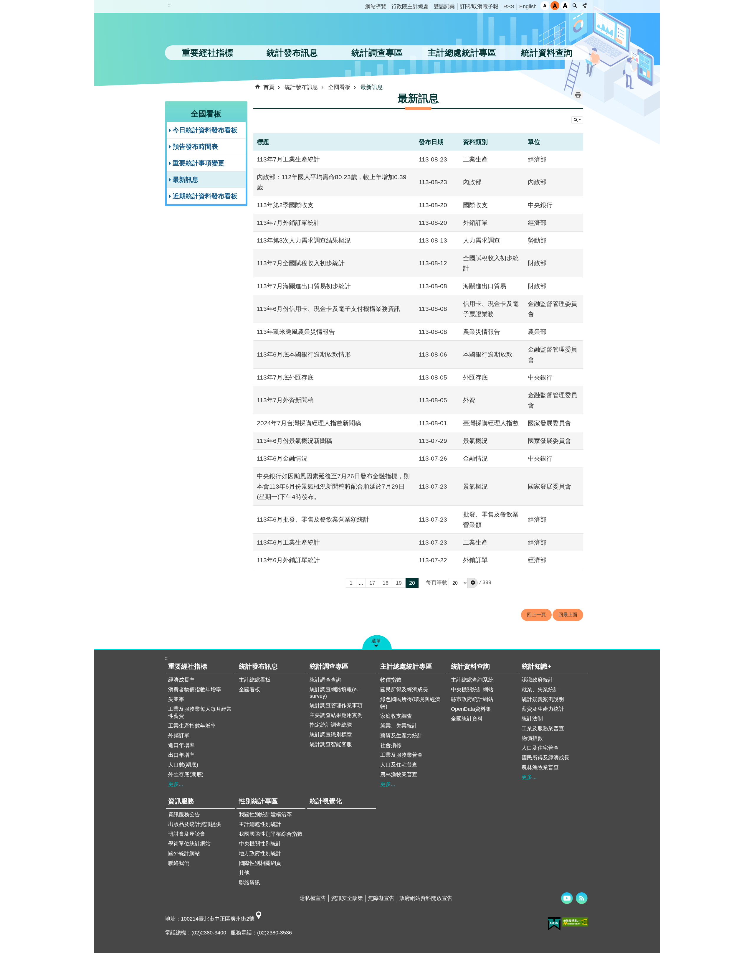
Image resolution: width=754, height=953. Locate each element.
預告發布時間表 (195, 146)
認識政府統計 (537, 680)
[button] (472, 583)
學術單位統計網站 (189, 844)
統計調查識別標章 (331, 735)
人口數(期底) (183, 765)
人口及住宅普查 (398, 765)
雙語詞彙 (444, 6)
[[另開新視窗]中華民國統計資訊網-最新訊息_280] (258, 919)
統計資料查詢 (470, 666)
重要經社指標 (187, 666)
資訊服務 (181, 801)
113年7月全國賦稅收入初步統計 (301, 263)
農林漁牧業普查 (398, 774)
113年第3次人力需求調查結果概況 (304, 240)
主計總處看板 (255, 680)
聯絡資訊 (249, 883)
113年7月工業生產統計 (288, 159)
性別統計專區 (258, 801)
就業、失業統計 (398, 726)
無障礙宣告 (381, 898)
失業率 (176, 699)
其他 (244, 873)
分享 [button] (584, 5)
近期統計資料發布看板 (205, 196)
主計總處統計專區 (406, 666)
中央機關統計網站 (472, 690)
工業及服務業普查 (401, 755)
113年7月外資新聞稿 (285, 400)
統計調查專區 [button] (377, 52)
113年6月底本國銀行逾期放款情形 (304, 354)
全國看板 (339, 87)
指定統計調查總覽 (331, 725)
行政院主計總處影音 (567, 898)
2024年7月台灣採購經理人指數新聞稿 (309, 423)
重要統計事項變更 (198, 163)
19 (399, 583)
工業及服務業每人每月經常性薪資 (200, 712)
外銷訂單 (178, 735)
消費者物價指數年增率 (194, 690)
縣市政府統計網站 (472, 699)
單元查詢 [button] (577, 119)
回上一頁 (536, 614)
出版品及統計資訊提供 (194, 824)
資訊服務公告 (184, 814)
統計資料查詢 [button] (546, 52)
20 (412, 583)
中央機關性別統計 (260, 844)
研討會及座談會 (186, 834)
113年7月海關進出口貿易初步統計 (304, 286)
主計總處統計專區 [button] (462, 52)
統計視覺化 (326, 801)
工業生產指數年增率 (192, 726)
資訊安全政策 (347, 898)
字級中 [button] (554, 5)
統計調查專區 (329, 666)
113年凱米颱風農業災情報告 (296, 331)
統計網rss (582, 898)
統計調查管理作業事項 (336, 705)
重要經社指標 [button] (207, 52)
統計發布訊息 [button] (292, 52)
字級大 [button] (564, 5)
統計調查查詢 (325, 680)
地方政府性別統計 (260, 853)
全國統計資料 (467, 719)
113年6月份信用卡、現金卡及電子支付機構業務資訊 (328, 308)
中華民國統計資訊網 (225, 31)
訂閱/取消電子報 (479, 6)
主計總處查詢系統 (472, 680)
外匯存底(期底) (186, 774)
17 (372, 583)
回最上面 (567, 614)
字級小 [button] (544, 5)
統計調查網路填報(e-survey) (334, 693)
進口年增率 (181, 745)
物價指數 (390, 680)
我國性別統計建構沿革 (265, 814)
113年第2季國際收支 (285, 205)
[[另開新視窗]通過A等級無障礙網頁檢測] (575, 921)
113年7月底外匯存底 (285, 377)
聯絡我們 (178, 863)
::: (169, 5)
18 (385, 583)
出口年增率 (181, 755)
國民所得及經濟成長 (404, 690)
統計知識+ (536, 666)
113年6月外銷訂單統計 (288, 560)
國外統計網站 (184, 853)
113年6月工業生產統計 (288, 542)
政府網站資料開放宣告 (425, 898)
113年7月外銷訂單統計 (288, 222)
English (528, 6)
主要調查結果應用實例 (336, 715)
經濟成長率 (181, 680)
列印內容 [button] (578, 95)
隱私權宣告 (313, 898)
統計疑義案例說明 (543, 699)
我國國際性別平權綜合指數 (270, 834)
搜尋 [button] (574, 5)
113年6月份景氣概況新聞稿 (294, 440)
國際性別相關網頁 (260, 863)
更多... (175, 784)
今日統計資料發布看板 (205, 130)
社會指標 (390, 745)
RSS (508, 6)
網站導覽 (375, 6)
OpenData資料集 (471, 709)
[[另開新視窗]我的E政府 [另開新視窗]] (554, 924)
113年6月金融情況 (282, 458)
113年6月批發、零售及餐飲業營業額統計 (313, 519)
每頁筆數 (436, 583)
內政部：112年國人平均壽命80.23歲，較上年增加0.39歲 (331, 182)
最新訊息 (186, 179)
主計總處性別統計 (260, 824)
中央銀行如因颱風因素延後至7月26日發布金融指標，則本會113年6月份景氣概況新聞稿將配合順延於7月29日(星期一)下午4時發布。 (333, 486)
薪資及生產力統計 (401, 735)
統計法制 (532, 719)
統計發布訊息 (301, 87)
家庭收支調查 (396, 716)
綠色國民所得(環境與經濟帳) (410, 702)
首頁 (269, 87)
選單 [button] (376, 640)
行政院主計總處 (410, 6)
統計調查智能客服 (331, 744)
